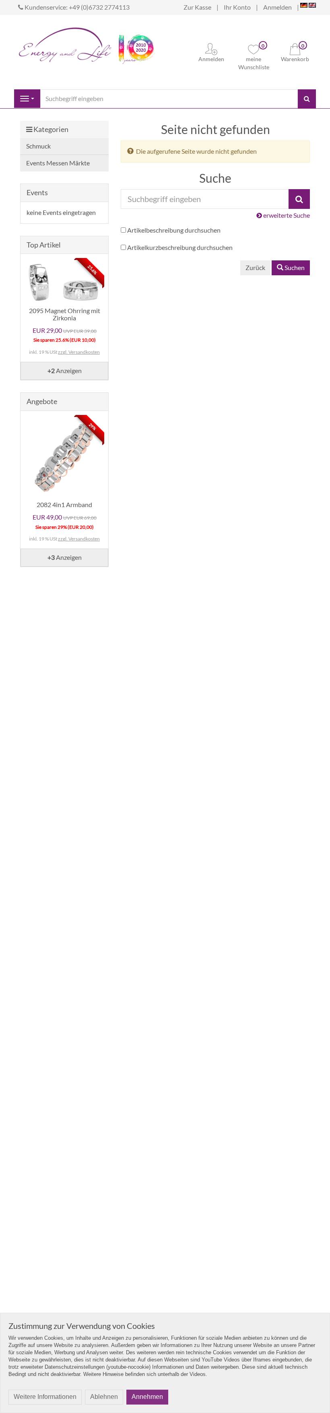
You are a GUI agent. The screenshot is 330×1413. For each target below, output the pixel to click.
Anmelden (277, 7)
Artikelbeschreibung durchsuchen (174, 230)
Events (37, 192)
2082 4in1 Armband (64, 504)
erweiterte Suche (286, 215)
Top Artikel (44, 244)
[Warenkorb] (295, 48)
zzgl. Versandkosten (79, 352)
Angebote (42, 401)
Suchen (294, 267)
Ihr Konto (237, 7)
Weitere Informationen (45, 1396)
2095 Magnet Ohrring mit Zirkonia (64, 314)
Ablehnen (104, 1396)
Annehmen (147, 1396)
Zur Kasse (197, 7)
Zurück (255, 267)
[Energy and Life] (65, 43)
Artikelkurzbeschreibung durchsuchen (180, 247)
